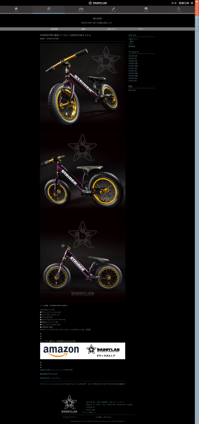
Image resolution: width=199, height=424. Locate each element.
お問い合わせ (107, 417)
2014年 (131, 76)
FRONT (98, 404)
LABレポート (112, 29)
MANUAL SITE (197, 24)
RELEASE (89, 402)
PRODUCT (89, 404)
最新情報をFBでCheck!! (49, 374)
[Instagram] (188, 3)
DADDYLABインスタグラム (50, 378)
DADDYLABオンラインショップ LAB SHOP (56, 370)
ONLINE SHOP (197, 9)
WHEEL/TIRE (111, 404)
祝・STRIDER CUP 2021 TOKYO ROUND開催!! (106, 384)
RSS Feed (132, 90)
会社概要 (99, 417)
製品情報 (54, 29)
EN (175, 3)
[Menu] (192, 3)
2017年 (131, 68)
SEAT (104, 404)
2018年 (131, 66)
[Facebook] (180, 3)
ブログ (140, 29)
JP (172, 3)
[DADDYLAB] (97, 3)
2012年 (131, 81)
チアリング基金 (87, 412)
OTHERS (129, 404)
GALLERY (89, 410)
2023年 (131, 56)
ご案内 (83, 29)
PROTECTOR (121, 404)
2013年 (131, 78)
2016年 (131, 71)
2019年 (131, 63)
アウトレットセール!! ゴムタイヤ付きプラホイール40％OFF (63, 384)
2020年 (131, 61)
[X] (182, 3)
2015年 (131, 73)
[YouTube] (185, 3)
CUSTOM (89, 407)
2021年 (131, 58)
